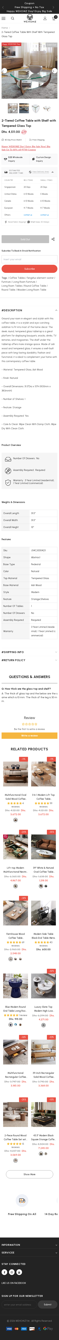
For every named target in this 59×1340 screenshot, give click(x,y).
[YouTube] (19, 1272)
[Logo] (30, 18)
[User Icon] (45, 18)
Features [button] (6, 539)
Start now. (35, 222)
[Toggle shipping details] (52, 172)
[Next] (54, 71)
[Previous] (4, 71)
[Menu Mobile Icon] (3, 18)
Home (5, 27)
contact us (28, 215)
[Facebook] (4, 1272)
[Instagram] (12, 1272)
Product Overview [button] (11, 445)
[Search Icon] (12, 18)
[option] (29, 7)
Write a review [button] (29, 735)
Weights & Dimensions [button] (13, 502)
